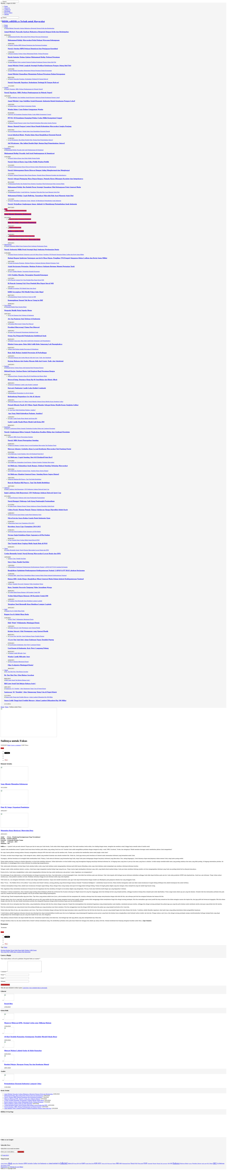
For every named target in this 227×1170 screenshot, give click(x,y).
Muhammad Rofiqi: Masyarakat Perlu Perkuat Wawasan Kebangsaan (33, 40)
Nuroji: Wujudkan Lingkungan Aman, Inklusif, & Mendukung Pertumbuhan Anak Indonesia (42, 204)
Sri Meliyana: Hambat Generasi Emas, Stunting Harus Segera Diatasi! (33, 474)
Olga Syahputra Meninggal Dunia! (20, 665)
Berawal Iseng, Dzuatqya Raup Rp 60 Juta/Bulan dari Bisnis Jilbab (32, 380)
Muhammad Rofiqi (126, 1163)
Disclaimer (7, 11)
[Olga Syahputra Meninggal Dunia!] (18, 661)
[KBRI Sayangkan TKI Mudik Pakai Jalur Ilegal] (22, 288)
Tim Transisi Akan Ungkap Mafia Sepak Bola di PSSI (27, 543)
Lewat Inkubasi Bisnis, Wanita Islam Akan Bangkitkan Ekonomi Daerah (34, 135)
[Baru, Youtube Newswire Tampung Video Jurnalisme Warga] (25, 584)
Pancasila (140, 1163)
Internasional (7, 244)
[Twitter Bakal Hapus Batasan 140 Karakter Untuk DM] (24, 592)
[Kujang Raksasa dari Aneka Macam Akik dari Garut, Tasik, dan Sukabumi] (29, 357)
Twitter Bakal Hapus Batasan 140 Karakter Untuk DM (28, 596)
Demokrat (20, 1163)
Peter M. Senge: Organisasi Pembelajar (22, 222)
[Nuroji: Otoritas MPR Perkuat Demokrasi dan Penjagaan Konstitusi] (27, 45)
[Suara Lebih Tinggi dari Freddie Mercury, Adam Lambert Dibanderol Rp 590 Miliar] (28, 697)
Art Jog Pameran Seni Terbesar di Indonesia (24, 319)
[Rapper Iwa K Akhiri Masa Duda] (14, 611)
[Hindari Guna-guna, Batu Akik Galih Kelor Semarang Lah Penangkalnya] (29, 341)
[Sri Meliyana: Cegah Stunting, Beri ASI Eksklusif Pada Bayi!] (26, 454)
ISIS (48, 1163)
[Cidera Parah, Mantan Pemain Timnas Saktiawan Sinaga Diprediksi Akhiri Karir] (31, 506)
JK (59, 1163)
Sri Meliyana (220, 1163)
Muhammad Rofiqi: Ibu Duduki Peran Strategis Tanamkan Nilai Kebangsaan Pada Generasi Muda (44, 187)
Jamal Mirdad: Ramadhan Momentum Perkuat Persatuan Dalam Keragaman (36, 74)
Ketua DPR (76, 1163)
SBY (215, 1163)
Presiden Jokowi (196, 1163)
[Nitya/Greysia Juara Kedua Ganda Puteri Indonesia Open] (24, 514)
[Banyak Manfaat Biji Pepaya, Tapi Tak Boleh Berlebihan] (24, 479)
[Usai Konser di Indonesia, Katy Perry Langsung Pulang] (24, 644)
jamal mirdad (53, 1163)
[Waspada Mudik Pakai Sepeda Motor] (15, 307)
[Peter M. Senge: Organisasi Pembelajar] (19, 219)
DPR (25, 1163)
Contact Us (7, 9)
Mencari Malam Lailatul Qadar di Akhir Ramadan (23, 1051)
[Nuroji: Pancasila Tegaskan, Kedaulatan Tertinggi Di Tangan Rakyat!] (28, 79)
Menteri (114, 1163)
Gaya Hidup (7, 305)
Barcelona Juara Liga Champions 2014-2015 (24, 526)
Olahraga (6, 487)
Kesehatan (7, 427)
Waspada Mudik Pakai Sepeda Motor (18, 310)
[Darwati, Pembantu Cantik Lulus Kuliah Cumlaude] (23, 384)
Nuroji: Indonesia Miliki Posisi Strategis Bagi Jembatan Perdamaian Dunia (31, 249)
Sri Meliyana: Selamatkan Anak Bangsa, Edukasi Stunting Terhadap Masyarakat (38, 466)
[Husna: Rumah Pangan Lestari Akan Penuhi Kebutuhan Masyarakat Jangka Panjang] (32, 123)
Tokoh (6, 670)
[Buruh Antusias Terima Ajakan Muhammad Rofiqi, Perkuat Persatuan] (28, 53)
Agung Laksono (4, 1163)
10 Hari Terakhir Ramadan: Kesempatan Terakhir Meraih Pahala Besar (30, 1037)
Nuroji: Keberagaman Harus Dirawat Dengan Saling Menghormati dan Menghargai (39, 170)
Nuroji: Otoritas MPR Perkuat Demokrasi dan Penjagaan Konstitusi (33, 49)
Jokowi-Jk (71, 1163)
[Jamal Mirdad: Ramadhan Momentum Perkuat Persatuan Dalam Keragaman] (30, 70)
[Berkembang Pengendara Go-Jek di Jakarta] (20, 393)
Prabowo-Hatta (184, 1163)
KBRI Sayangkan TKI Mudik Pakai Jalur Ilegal (25, 292)
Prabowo (176, 1163)
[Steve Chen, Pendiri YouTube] (17, 558)
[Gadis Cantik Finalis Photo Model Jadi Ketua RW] (22, 418)
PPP (171, 1163)
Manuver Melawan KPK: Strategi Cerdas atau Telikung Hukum (27, 1023)
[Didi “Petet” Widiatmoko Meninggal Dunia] (20, 619)
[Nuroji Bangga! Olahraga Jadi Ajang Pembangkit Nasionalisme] (26, 497)
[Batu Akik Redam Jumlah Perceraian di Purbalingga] (23, 349)
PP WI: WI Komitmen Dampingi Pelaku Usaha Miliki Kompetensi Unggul (35, 118)
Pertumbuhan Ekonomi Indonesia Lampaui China (22, 1084)
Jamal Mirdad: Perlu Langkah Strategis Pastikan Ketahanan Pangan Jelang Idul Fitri (39, 65)
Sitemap (6, 14)
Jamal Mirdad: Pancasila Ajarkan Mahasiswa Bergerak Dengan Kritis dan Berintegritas (36, 32)
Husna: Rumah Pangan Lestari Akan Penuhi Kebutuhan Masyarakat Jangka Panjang (39, 126)
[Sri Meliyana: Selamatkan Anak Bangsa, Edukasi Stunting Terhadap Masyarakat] (31, 462)
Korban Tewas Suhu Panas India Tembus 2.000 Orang (19, 950)
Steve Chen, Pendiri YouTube (18, 562)
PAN (136, 1163)
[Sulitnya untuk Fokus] (14, 227)
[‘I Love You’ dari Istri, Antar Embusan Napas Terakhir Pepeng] (26, 636)
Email (3, 978)
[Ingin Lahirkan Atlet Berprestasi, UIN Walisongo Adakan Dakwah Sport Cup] (26, 489)
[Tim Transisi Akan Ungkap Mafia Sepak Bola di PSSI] (23, 540)
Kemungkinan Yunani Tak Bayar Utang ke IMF (25, 300)
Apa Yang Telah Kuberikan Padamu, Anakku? (25, 413)
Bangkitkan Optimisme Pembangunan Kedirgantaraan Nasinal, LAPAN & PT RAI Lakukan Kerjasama (46, 570)
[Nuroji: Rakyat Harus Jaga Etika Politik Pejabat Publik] (24, 158)
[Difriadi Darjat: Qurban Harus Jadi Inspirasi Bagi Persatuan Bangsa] (23, 367)
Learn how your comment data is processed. (35, 988)
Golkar (35, 1163)
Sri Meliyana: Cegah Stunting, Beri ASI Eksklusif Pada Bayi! (30, 457)
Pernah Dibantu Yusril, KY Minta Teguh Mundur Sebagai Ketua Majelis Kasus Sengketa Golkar (43, 405)
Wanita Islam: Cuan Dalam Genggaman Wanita (25, 109)
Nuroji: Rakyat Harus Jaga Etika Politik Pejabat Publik (28, 162)
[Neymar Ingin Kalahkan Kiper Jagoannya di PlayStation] (24, 531)
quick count (204, 1163)
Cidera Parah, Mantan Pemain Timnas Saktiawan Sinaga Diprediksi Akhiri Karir (38, 510)
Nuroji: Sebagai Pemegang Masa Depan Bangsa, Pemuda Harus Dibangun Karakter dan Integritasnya (45, 179)
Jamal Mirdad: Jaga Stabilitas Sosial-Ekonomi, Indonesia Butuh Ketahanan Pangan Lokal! (41, 101)
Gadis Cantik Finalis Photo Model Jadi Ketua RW (26, 422)
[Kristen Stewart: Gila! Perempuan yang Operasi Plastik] (24, 628)
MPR (120, 1163)
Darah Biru (8, 1004)
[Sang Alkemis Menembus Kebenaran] (15, 210)
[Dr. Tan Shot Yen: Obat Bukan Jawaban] (16, 671)
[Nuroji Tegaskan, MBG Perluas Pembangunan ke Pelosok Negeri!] (23, 89)
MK (117, 1163)
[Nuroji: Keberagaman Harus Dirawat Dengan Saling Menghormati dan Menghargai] (32, 167)
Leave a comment (16, 745)
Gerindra (30, 1163)
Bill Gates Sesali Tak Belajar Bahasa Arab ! (20, 683)
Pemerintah (150, 1163)
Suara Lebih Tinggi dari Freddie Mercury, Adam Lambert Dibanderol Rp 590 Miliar (35, 700)
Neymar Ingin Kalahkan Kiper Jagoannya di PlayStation (29, 535)
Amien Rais (15, 1163)
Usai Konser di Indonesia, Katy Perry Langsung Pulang (28, 648)
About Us (7, 8)
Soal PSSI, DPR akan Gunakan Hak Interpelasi (15, 952)
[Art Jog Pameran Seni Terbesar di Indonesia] (21, 315)
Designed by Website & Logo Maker (12, 1167)
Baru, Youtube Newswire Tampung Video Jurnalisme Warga (30, 587)
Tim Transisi (4, 1165)
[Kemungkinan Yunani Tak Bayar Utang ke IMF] (22, 297)
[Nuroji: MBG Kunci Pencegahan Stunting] (20, 437)
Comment (4, 971)
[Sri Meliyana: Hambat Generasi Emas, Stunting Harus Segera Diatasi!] (28, 471)
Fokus (5, 947)
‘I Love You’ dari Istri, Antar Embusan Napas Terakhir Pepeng (31, 640)
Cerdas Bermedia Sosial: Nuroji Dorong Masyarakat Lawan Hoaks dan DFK (32, 553)
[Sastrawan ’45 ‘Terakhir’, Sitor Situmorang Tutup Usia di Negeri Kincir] (25, 688)
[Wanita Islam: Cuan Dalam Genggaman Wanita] (22, 106)
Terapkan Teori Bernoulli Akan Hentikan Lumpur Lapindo (29, 604)
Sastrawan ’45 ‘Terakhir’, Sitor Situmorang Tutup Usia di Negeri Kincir (30, 692)
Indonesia (43, 1163)
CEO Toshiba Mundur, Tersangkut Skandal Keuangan (28, 275)
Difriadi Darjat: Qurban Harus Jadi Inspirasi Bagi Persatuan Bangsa (29, 371)
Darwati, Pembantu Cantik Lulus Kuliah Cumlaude (27, 388)
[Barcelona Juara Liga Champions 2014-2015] (21, 523)
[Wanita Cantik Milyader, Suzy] (17, 653)
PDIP (145, 1163)
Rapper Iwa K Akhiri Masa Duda (16, 614)
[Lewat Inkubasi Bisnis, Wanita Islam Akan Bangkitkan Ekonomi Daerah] (29, 131)
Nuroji (133, 1163)
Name (3, 974)
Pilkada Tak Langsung (162, 1163)
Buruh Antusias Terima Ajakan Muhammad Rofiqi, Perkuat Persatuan (34, 57)
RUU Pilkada (210, 1163)
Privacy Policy (8, 12)
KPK (96, 1163)
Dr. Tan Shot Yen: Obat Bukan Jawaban (19, 675)
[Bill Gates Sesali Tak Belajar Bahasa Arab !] (17, 680)
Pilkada (154, 1163)
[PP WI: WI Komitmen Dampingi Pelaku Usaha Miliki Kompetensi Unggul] (29, 114)
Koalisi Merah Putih (89, 1163)
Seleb (5, 609)
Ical (39, 1163)
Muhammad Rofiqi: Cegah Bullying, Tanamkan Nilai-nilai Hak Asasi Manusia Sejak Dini (40, 196)
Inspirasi (6, 366)
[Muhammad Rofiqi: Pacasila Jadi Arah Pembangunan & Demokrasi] (23, 150)
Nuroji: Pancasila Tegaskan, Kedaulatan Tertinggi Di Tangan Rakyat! (33, 82)
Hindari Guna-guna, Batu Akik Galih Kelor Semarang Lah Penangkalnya (35, 344)
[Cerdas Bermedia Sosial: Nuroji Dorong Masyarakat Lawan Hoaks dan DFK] (26, 550)
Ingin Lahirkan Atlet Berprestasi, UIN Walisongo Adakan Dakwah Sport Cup (32, 493)
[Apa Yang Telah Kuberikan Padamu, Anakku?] (22, 410)
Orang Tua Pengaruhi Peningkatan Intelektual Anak (27, 336)
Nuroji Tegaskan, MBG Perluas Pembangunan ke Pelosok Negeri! (28, 92)
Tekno (6, 548)
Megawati (109, 1163)
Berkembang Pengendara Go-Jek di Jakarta (24, 396)
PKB (169, 1163)
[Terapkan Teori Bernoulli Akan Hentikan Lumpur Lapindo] (25, 601)
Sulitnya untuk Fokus (16, 231)
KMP (83, 1163)
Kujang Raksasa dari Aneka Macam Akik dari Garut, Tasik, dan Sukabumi (35, 361)
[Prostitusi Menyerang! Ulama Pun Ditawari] (20, 324)
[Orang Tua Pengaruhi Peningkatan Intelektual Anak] (23, 332)
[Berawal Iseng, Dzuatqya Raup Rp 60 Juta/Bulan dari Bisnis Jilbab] (27, 376)
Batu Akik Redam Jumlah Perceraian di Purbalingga (27, 353)
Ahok (10, 1163)
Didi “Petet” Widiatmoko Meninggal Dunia (23, 623)
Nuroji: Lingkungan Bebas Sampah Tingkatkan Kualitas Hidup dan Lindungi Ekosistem (37, 432)
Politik (6, 26)
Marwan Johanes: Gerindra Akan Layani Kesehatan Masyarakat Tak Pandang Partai (39, 449)
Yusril (8, 1165)
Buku (5, 209)
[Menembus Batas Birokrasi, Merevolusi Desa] (21, 236)
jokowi (63, 1163)
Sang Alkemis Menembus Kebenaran (17, 214)
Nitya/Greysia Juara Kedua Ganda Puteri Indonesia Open (29, 518)
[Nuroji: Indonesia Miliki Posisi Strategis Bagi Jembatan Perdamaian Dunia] (25, 246)
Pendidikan (7, 148)
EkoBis (6, 87)
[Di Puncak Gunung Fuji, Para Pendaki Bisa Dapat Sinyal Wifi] (26, 280)
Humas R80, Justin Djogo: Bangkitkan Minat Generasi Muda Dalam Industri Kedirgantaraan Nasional (46, 579)
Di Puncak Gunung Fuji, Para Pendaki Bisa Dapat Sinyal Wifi (31, 283)
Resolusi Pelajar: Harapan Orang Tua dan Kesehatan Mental (26, 1064)
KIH (80, 1163)
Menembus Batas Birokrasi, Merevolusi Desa (24, 239)
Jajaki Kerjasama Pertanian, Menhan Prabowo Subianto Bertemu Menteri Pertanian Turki (41, 266)
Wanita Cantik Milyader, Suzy (19, 657)
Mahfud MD (104, 1163)
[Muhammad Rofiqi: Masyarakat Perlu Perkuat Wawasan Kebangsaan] (28, 36)
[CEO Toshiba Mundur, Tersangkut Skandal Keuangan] (24, 271)
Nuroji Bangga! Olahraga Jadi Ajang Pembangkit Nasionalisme (31, 501)
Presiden (190, 1163)
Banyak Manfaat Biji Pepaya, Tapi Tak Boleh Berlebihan (29, 483)
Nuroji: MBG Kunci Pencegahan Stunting (23, 440)
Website (3, 981)
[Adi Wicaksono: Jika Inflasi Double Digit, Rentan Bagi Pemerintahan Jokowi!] (30, 140)
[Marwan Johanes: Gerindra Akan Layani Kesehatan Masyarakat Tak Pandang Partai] (32, 445)
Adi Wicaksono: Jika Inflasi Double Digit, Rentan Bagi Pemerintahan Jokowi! (36, 143)
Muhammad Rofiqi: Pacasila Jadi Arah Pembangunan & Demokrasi (29, 153)
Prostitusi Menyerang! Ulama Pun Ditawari (24, 327)
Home (6, 6)
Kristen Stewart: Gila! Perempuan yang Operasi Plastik (28, 631)
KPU (99, 1163)
